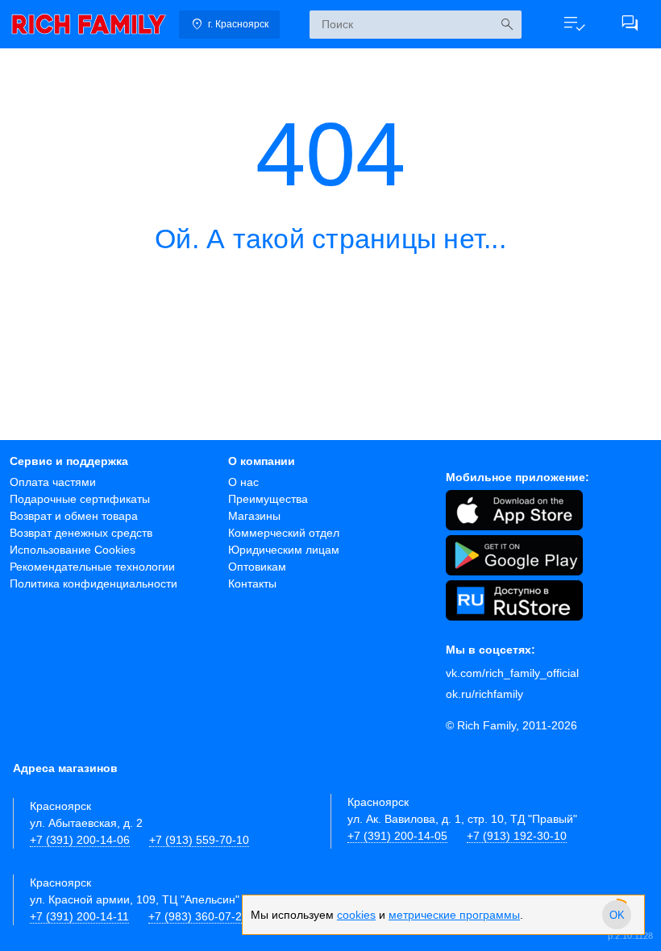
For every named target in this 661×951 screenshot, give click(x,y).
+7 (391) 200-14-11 (79, 916)
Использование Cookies (72, 549)
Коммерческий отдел (283, 532)
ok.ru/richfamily (484, 693)
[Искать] (507, 24)
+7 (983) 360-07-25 (198, 916)
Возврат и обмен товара (74, 515)
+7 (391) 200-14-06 (80, 839)
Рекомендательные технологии (92, 566)
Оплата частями (53, 482)
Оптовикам (257, 566)
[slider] (617, 915)
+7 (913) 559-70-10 (199, 839)
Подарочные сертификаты (80, 498)
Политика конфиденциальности (93, 583)
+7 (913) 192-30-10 (517, 835)
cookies (356, 914)
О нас (243, 482)
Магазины (254, 515)
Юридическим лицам (283, 549)
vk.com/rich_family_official (512, 673)
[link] (88, 24)
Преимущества (268, 498)
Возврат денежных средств (81, 532)
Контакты (252, 583)
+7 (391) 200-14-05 (397, 835)
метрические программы (454, 914)
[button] (574, 24)
